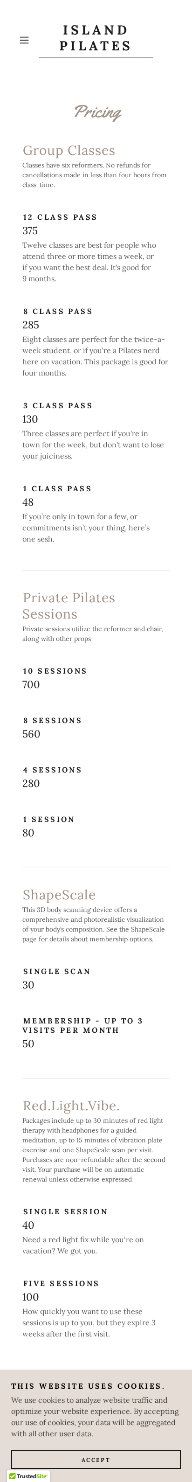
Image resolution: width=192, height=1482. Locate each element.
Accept (96, 1459)
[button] (27, 40)
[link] (96, 40)
